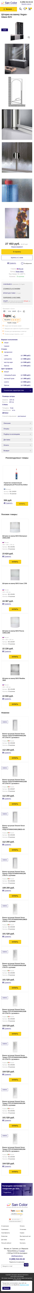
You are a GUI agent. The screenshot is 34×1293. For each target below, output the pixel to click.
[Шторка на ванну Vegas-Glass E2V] (17, 59)
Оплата (22, 1226)
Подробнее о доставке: (12, 297)
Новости (22, 1239)
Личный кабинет (6, 1243)
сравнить (12, 263)
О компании (5, 1226)
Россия (20, 269)
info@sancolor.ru (17, 1256)
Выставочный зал (25, 1236)
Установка (23, 1229)
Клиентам (4, 1236)
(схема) (22, 1251)
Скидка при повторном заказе (13, 326)
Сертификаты (5, 1233)
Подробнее (7, 1192)
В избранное (28, 263)
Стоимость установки (11, 288)
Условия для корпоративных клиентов (15, 331)
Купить (22, 504)
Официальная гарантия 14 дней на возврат (17, 328)
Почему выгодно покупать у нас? (14, 334)
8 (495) (26, 2)
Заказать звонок (26, 4)
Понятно (6, 1288)
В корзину (17, 252)
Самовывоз (4, 1229)
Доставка (4, 1239)
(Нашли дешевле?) (17, 246)
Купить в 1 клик (17, 258)
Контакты (23, 1243)
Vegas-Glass (20, 271)
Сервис (22, 1233)
